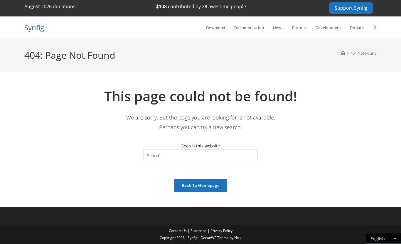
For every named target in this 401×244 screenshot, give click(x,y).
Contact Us (178, 230)
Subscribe (199, 230)
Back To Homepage (200, 185)
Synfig (34, 27)
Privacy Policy (221, 230)
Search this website (200, 146)
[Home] (343, 53)
